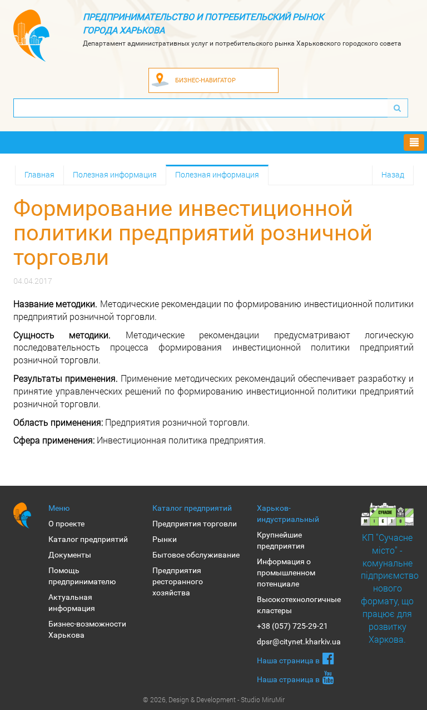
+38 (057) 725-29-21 (292, 626)
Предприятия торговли (194, 523)
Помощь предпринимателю (82, 576)
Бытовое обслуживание (196, 554)
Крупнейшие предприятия (281, 540)
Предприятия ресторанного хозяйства (177, 581)
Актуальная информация (71, 603)
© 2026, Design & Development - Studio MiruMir (214, 699)
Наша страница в (288, 660)
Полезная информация (115, 174)
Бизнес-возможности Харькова (87, 629)
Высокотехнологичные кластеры (299, 605)
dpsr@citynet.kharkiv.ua (299, 641)
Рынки (164, 539)
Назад (392, 174)
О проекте (66, 523)
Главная (39, 174)
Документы (69, 554)
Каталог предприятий (88, 539)
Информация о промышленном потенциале (286, 572)
